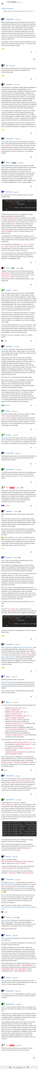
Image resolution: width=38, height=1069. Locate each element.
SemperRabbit (9, 19)
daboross (8, 702)
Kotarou (8, 268)
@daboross (4, 779)
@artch (3, 560)
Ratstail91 (8, 290)
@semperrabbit (5, 920)
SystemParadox (10, 469)
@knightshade (5, 438)
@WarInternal (5, 35)
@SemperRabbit (6, 682)
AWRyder (8, 162)
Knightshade (9, 84)
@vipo (3, 141)
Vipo (7, 65)
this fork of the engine (25, 647)
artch (7, 487)
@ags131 (12, 882)
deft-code (8, 856)
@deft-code (8, 994)
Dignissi (8, 676)
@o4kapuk (9, 647)
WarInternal (9, 192)
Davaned (8, 917)
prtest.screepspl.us (6, 884)
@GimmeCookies (10, 657)
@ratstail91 (4, 349)
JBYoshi (8, 411)
